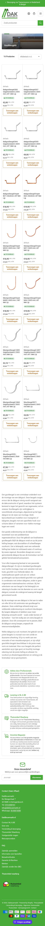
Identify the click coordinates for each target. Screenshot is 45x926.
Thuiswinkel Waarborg (11, 832)
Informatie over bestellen (12, 854)
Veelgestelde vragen (10, 835)
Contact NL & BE (8, 822)
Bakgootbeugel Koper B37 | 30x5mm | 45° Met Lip (12, 196)
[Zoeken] (40, 22)
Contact (33, 908)
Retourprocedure (8, 839)
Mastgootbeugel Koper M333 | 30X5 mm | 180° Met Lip (11, 248)
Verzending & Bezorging (14, 905)
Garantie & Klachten (10, 860)
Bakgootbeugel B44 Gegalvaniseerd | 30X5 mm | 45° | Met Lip (11, 144)
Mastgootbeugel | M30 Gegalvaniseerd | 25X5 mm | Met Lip (11, 352)
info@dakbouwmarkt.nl (11, 808)
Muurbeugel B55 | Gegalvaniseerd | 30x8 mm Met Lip (11, 456)
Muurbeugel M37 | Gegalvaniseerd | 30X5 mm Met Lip (32, 456)
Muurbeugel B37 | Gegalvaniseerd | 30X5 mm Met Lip (32, 404)
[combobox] (22, 23)
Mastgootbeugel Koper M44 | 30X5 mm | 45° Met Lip (32, 300)
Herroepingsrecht (24, 908)
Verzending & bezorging (11, 829)
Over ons (5, 826)
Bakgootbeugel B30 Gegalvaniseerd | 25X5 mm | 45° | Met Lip (11, 92)
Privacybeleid (38, 903)
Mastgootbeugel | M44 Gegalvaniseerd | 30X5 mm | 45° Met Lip (11, 404)
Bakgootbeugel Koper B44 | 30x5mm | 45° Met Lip (32, 196)
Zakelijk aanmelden (9, 851)
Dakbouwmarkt (13, 903)
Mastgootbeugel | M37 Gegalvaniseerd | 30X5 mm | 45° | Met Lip (32, 352)
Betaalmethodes (8, 857)
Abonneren (36, 777)
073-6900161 (10, 805)
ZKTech (5, 86)
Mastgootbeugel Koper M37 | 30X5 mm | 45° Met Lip (32, 248)
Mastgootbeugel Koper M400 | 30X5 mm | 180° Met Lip (11, 300)
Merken (5, 864)
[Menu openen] (40, 13)
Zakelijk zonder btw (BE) (11, 867)
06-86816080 (16, 811)
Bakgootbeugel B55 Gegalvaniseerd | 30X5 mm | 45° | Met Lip (32, 144)
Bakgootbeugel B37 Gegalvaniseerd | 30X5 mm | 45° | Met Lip (32, 92)
